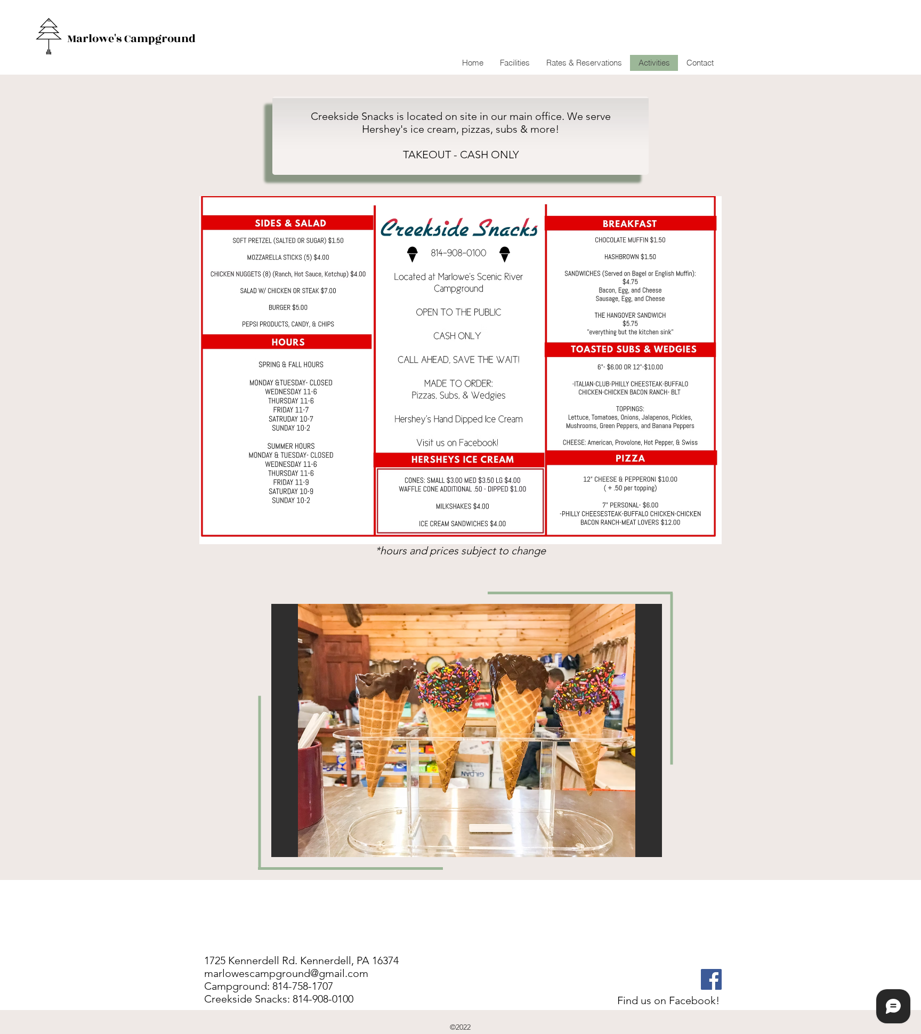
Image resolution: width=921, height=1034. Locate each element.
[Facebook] (711, 979)
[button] (466, 730)
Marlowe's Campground (131, 38)
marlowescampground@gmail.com (286, 973)
